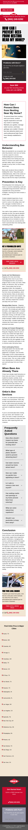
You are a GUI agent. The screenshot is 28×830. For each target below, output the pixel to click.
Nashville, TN (7, 717)
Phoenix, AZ (6, 739)
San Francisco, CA (8, 756)
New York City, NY (8, 720)
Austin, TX (6, 633)
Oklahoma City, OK (8, 727)
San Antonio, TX (7, 746)
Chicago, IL (6, 652)
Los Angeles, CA (7, 710)
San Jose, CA (7, 762)
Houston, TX (6, 688)
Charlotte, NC (7, 646)
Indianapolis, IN (7, 691)
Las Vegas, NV (7, 704)
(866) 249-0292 (13, 613)
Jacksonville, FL (7, 698)
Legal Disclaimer (21, 826)
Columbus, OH (7, 659)
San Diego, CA (7, 749)
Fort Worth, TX (7, 681)
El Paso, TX (6, 675)
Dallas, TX (6, 662)
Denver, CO (6, 669)
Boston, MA (6, 640)
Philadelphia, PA (7, 733)
